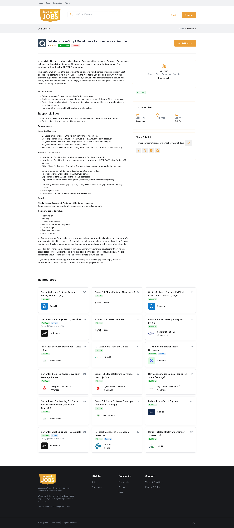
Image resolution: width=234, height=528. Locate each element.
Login (120, 492)
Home (40, 3)
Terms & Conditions (154, 482)
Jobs (48, 3)
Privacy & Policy (152, 487)
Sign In (174, 15)
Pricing (67, 3)
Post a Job (123, 482)
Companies (57, 3)
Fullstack (141, 92)
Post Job (189, 15)
